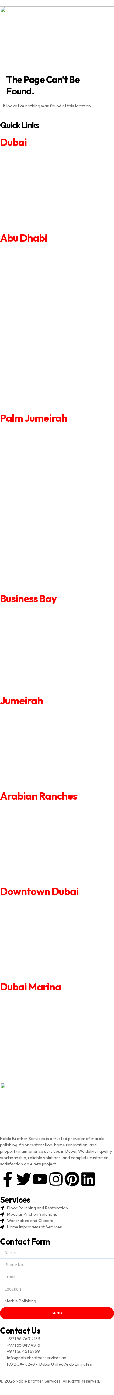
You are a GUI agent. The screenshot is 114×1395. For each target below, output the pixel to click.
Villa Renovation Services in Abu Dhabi (36, 271)
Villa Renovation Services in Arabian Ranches (43, 816)
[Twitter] (23, 1179)
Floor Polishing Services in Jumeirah (34, 778)
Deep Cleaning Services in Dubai (31, 204)
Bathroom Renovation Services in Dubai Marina (45, 1015)
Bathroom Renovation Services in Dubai (38, 171)
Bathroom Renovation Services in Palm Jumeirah (46, 468)
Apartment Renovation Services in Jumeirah (42, 713)
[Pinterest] (72, 1179)
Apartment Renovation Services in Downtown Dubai (50, 904)
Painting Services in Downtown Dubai (35, 936)
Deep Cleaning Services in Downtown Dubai (42, 953)
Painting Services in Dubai (24, 187)
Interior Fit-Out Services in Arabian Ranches (42, 849)
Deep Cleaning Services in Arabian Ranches (41, 857)
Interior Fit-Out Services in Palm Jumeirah (40, 518)
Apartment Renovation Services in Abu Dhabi (43, 254)
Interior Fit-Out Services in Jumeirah (35, 754)
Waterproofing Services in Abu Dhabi (35, 371)
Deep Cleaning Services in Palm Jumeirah (39, 535)
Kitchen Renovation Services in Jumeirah (39, 737)
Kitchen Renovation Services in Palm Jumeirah (44, 485)
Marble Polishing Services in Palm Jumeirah (41, 585)
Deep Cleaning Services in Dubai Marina (38, 1048)
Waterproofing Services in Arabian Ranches (42, 865)
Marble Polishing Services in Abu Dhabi (37, 404)
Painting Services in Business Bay (31, 643)
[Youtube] (39, 1179)
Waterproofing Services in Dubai (31, 212)
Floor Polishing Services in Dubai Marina (38, 1065)
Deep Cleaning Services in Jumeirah (34, 762)
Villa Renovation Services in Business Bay (39, 619)
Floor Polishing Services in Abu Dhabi (35, 388)
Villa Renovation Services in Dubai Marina (39, 1007)
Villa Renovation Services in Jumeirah (35, 721)
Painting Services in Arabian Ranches (35, 841)
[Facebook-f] (7, 1179)
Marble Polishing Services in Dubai (32, 228)
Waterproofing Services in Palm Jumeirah (39, 551)
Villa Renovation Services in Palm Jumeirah (40, 451)
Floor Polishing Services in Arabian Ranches (42, 874)
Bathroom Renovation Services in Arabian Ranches (49, 825)
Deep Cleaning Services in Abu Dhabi (35, 354)
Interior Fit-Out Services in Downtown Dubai (42, 944)
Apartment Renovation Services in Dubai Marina (46, 999)
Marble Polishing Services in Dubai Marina (39, 1073)
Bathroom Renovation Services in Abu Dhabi (42, 288)
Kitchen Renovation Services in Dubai (35, 179)
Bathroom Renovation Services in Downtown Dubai (49, 920)
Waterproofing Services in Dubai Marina (38, 1056)
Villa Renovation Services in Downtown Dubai (43, 912)
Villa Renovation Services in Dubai (32, 163)
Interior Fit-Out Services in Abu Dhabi (35, 338)
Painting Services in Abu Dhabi (28, 321)
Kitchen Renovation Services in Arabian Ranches (46, 833)
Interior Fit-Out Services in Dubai (31, 195)
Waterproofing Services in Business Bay (38, 668)
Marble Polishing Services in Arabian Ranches (43, 882)
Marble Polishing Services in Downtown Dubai (44, 977)
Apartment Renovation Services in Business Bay (46, 611)
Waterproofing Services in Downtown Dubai (42, 961)
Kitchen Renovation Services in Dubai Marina (42, 1023)
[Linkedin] (88, 1179)
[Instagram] (56, 1179)
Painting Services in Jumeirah (28, 746)
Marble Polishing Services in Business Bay (39, 685)
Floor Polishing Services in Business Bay (38, 676)
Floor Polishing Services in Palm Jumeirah (39, 568)
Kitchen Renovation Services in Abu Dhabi (40, 304)
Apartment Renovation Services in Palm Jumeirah (47, 435)
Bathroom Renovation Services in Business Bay (45, 627)
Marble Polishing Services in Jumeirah (36, 786)
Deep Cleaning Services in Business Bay (38, 660)
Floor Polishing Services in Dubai (31, 220)
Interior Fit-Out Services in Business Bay (38, 652)
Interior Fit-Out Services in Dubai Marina (38, 1040)
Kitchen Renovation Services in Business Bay (42, 635)
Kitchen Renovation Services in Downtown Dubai (47, 928)
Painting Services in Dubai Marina (31, 1032)
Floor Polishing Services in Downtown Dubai (42, 969)
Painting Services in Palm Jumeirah (33, 501)
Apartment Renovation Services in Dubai (38, 154)
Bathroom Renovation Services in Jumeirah (41, 729)
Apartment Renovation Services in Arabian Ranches (49, 808)
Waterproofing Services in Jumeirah (34, 770)
